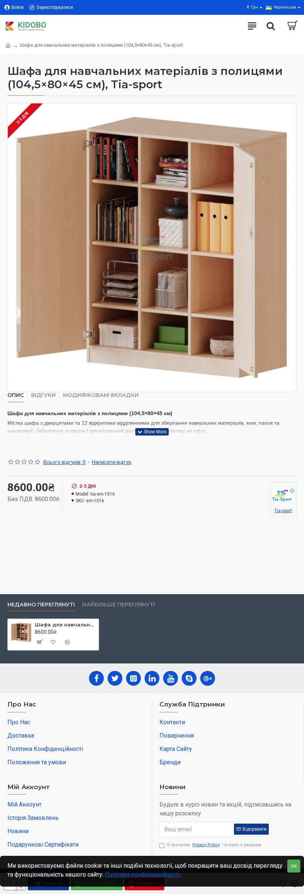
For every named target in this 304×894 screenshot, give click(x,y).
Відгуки (43, 395)
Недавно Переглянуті (41, 605)
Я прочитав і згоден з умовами (214, 844)
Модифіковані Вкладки (101, 395)
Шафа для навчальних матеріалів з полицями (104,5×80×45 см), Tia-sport (65, 625)
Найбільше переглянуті (118, 605)
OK (294, 866)
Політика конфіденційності (142, 874)
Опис (15, 395)
